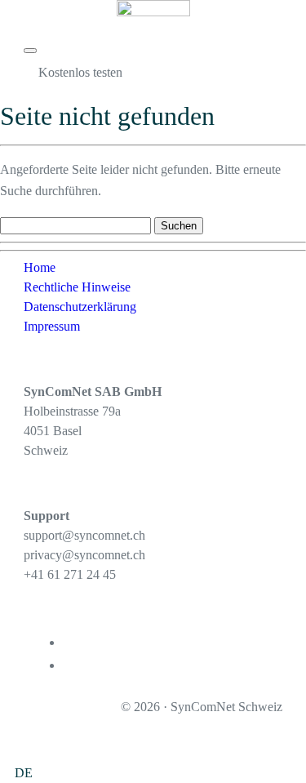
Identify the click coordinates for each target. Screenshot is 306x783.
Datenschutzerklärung (80, 307)
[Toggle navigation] (30, 50)
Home (39, 267)
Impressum (52, 326)
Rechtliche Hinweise (77, 287)
